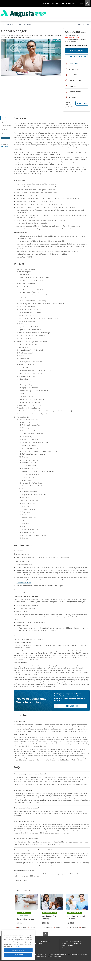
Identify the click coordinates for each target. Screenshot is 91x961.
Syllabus (4, 122)
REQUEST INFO (82, 103)
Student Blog (77, 943)
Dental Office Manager (26, 919)
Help (63, 947)
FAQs (3, 133)
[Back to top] (45, 941)
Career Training (38, 943)
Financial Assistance (67, 945)
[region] (18, 945)
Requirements (6, 126)
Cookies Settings (18, 954)
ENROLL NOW (76, 50)
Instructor (5, 129)
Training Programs (10, 24)
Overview (4, 118)
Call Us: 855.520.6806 (82, 24)
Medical (20, 24)
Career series (73, 64)
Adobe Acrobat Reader (24, 583)
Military (64, 943)
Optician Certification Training (50, 917)
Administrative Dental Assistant (76, 917)
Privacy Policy (58, 956)
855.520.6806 (5, 147)
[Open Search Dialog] (87, 3)
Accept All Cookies (18, 950)
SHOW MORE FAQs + (20, 880)
